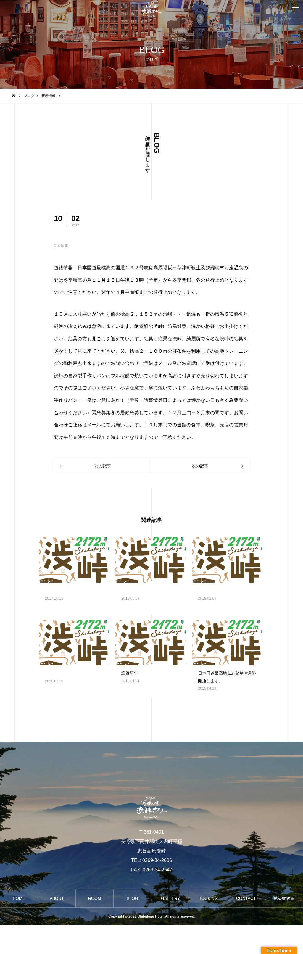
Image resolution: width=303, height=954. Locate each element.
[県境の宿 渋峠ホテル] (151, 9)
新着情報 (61, 246)
